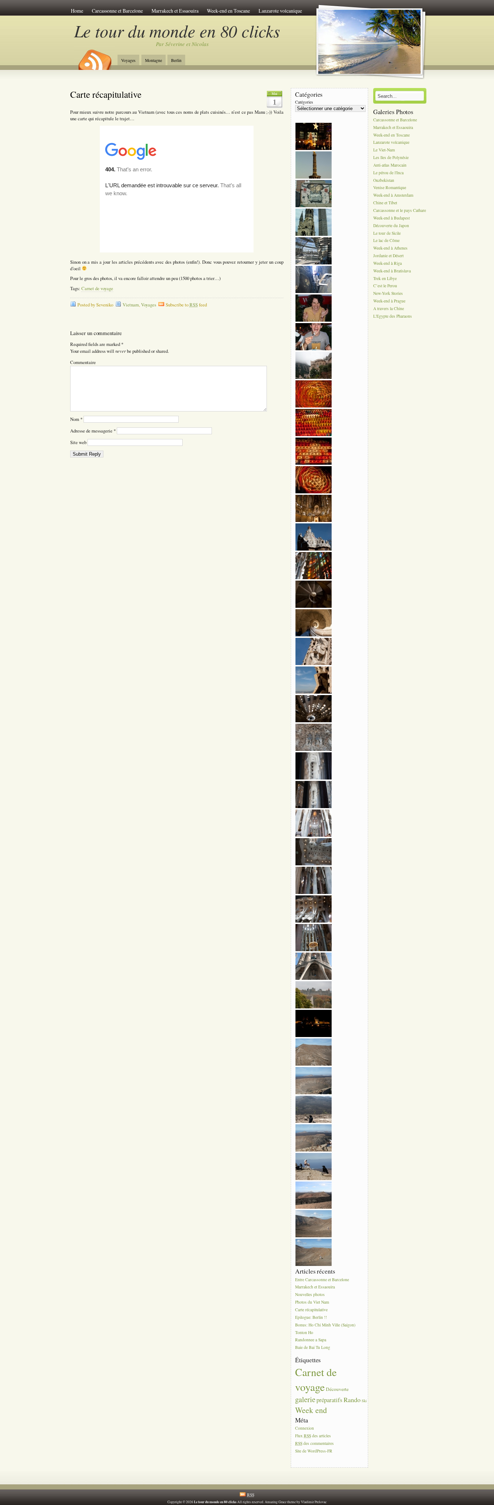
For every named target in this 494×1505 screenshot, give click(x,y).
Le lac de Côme (386, 240)
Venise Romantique (389, 188)
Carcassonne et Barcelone (117, 10)
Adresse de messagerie (93, 431)
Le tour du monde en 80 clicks (177, 30)
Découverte (337, 1389)
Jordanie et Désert (388, 255)
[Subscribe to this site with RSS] (94, 57)
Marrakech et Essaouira (175, 10)
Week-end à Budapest (391, 218)
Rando (352, 1399)
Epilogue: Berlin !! (311, 1317)
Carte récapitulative (105, 94)
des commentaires (314, 1443)
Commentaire (83, 362)
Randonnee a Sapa (310, 1340)
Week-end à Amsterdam (393, 195)
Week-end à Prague (389, 301)
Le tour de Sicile (387, 233)
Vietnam (131, 305)
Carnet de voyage (97, 288)
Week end (311, 1410)
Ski (364, 1400)
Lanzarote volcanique (280, 10)
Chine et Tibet (385, 202)
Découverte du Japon (391, 225)
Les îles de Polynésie (391, 157)
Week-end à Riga (387, 263)
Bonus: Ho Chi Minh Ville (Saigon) (325, 1325)
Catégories (304, 102)
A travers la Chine (388, 308)
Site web (78, 442)
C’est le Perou (385, 286)
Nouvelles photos (310, 1294)
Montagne (153, 60)
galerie (305, 1399)
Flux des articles (313, 1435)
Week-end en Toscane (228, 10)
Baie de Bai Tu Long (312, 1347)
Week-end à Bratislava (392, 270)
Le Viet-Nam (384, 150)
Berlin (176, 60)
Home (77, 10)
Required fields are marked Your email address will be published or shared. (119, 347)
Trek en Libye (385, 278)
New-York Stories (388, 293)
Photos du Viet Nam (312, 1302)
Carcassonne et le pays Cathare (399, 210)
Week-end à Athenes (390, 248)
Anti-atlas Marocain (389, 165)
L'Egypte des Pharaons (392, 316)
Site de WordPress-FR (313, 1451)
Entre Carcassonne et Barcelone (322, 1279)
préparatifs (329, 1400)
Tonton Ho (304, 1332)
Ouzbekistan (383, 180)
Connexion (304, 1428)
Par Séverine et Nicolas (182, 43)
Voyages (128, 60)
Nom (76, 419)
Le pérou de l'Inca (388, 172)
